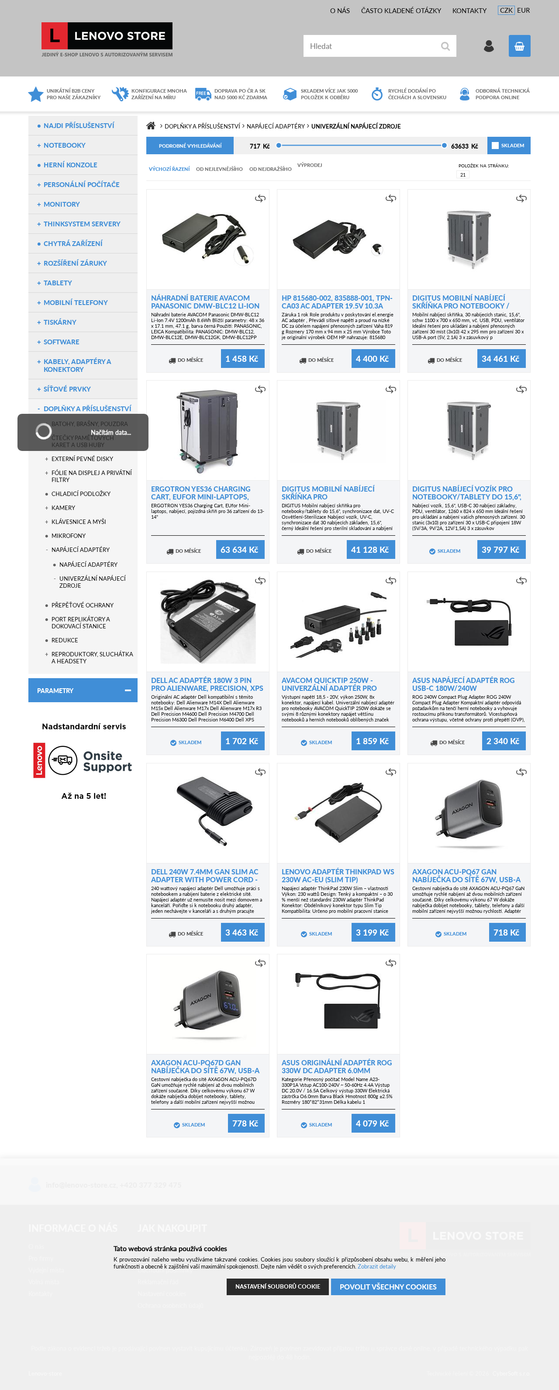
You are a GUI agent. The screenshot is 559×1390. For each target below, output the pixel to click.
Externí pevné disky (82, 458)
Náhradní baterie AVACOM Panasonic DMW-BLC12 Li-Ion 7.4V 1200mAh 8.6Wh (205, 306)
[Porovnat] (260, 198)
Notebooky (65, 145)
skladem (502, 145)
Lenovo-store (107, 39)
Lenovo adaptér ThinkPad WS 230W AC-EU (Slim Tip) (338, 875)
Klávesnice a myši (79, 521)
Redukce (65, 640)
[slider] (279, 145)
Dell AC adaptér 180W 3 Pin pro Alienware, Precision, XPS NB (207, 688)
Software (61, 342)
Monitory (62, 204)
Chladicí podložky (81, 493)
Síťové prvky (67, 389)
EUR (523, 10)
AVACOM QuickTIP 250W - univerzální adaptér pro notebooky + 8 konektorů (332, 688)
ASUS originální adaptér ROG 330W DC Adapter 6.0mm (337, 1066)
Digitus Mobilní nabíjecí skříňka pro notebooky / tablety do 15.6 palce (461, 306)
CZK (506, 10)
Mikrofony (69, 535)
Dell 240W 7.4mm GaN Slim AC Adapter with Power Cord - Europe (205, 879)
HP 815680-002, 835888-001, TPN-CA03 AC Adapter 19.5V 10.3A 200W (337, 306)
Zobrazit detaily (377, 1266)
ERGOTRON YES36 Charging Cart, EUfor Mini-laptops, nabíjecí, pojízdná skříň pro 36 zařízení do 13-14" (207, 511)
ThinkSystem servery (82, 224)
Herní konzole (70, 165)
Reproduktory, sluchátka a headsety (92, 658)
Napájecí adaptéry (81, 549)
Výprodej (309, 165)
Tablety (58, 283)
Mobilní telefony (76, 302)
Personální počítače (82, 184)
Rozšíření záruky (75, 263)
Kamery (63, 507)
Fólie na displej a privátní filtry (92, 476)
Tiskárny (60, 322)
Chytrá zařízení (73, 243)
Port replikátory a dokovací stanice (81, 623)
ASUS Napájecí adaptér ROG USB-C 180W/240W (463, 684)
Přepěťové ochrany (83, 605)
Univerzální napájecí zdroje (92, 582)
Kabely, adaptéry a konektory (77, 365)
